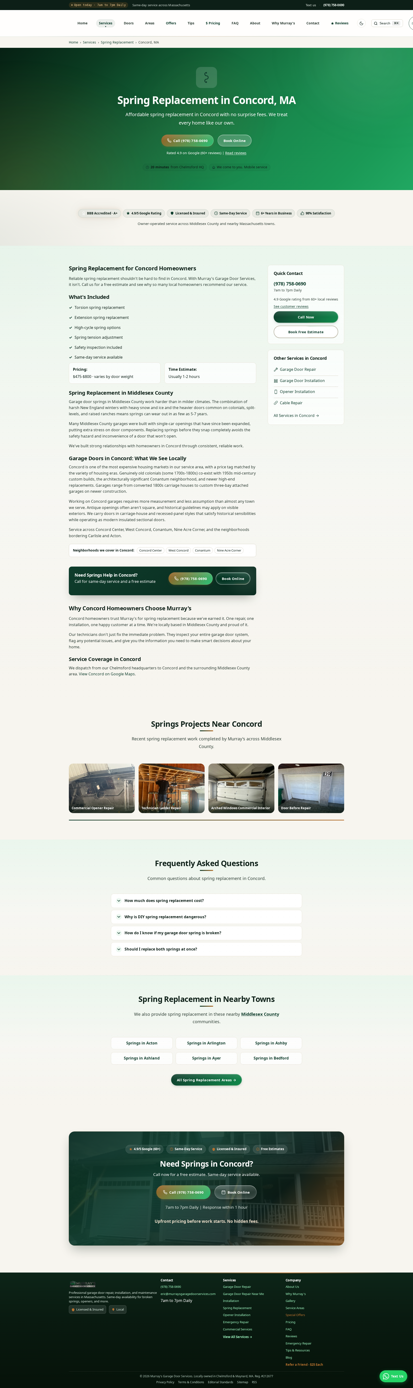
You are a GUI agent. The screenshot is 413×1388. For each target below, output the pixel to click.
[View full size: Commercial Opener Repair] (102, 788)
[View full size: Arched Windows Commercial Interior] (241, 788)
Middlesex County (260, 1014)
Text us (311, 5)
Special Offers (295, 1315)
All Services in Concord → (296, 415)
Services (105, 23)
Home (82, 23)
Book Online (234, 140)
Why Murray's (283, 23)
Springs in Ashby (271, 1043)
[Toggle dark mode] (361, 23)
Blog (289, 1357)
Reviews (341, 23)
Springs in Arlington (206, 1043)
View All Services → (237, 1337)
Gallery (290, 1301)
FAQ (235, 23)
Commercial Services (237, 1329)
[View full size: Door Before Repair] (311, 788)
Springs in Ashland (142, 1058)
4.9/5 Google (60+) (147, 1149)
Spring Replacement (117, 42)
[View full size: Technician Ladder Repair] (172, 788)
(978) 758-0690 (193, 578)
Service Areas (295, 1308)
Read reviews (235, 153)
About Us (292, 1286)
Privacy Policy (165, 1382)
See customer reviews (291, 306)
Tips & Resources (298, 1350)
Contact (312, 23)
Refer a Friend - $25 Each (304, 1364)
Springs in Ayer (206, 1058)
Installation (231, 1301)
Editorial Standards (220, 1382)
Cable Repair (291, 402)
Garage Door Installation (302, 380)
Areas (149, 23)
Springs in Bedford (271, 1058)
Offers (171, 23)
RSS (254, 1382)
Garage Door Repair (298, 369)
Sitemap (242, 1382)
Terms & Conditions (191, 1382)
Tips (191, 23)
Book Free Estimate (306, 331)
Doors (129, 23)
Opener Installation (297, 391)
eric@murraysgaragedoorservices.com (188, 1294)
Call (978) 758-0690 (190, 140)
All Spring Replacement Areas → (206, 1079)
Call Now (306, 317)
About (255, 23)
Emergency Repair (236, 1322)
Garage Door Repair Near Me (243, 1294)
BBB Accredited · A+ (102, 213)
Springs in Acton (142, 1043)
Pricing (214, 23)
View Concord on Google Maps (107, 674)
